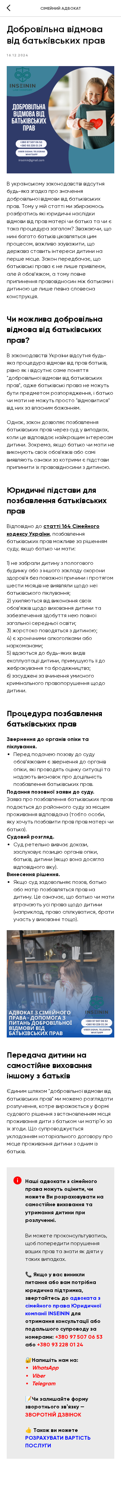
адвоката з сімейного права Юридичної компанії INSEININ (63, 1306)
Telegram (43, 1383)
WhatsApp (45, 1368)
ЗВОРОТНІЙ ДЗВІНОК (53, 1414)
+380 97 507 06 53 (79, 1337)
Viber (38, 1376)
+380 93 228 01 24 (60, 1344)
